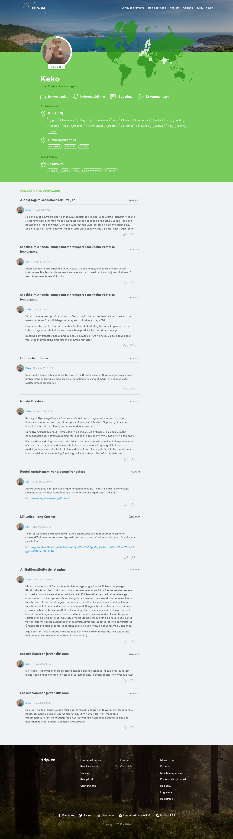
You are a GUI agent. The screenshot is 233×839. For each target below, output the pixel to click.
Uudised (188, 7)
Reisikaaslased (157, 7)
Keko (28, 209)
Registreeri (166, 798)
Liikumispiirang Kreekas (38, 516)
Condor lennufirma (34, 358)
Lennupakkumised (133, 7)
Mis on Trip (167, 760)
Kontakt (165, 766)
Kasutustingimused (171, 773)
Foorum (174, 7)
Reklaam (165, 785)
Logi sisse (166, 792)
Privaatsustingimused (173, 779)
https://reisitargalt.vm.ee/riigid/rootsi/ (47, 498)
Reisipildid (86, 779)
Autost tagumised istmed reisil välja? (47, 200)
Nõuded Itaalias (31, 401)
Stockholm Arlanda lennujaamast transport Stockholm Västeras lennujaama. (67, 249)
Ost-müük (126, 766)
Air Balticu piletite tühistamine (43, 569)
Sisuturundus (88, 785)
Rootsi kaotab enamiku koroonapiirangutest (52, 471)
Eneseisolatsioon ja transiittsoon (44, 653)
